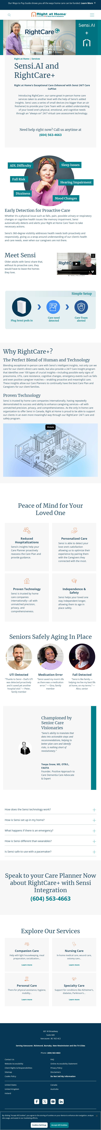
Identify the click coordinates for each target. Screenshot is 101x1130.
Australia (54, 1089)
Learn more (27, 965)
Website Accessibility (14, 1063)
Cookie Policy (10, 1076)
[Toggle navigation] (91, 15)
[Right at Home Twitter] (46, 1103)
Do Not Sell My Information (62, 1076)
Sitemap (8, 1072)
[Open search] (9, 14)
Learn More (87, 3)
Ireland (8, 1093)
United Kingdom (12, 1089)
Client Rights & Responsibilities (18, 1068)
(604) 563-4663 (50, 135)
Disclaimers (55, 1072)
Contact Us (9, 1059)
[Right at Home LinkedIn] (63, 1103)
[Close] (97, 1116)
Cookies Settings (39, 1125)
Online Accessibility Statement (63, 1063)
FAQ (52, 1059)
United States (11, 1085)
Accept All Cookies (59, 1125)
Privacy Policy (56, 1068)
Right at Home (21, 58)
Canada (53, 1085)
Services (36, 58)
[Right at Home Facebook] (38, 1103)
